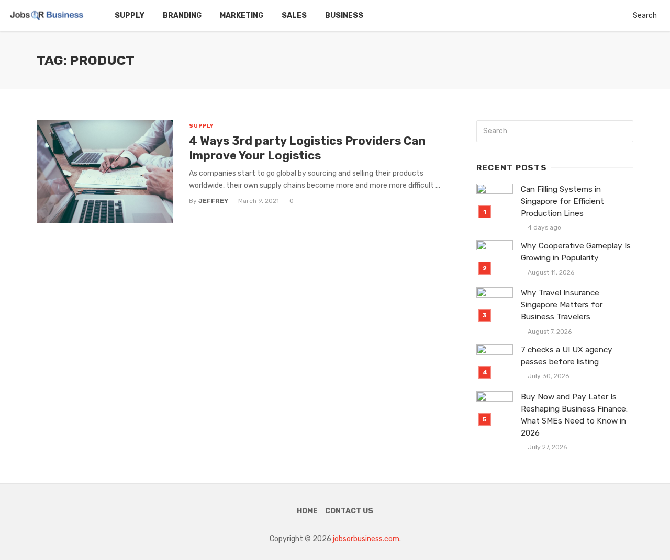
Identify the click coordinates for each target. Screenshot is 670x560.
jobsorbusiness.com (366, 538)
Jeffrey (213, 200)
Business (344, 15)
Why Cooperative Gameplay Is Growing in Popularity (576, 251)
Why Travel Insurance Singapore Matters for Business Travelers (561, 305)
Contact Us (349, 511)
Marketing (241, 15)
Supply (129, 15)
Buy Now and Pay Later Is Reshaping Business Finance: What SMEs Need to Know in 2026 (574, 415)
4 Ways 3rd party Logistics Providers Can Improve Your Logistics (307, 148)
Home (307, 511)
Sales (294, 15)
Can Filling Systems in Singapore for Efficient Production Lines (562, 201)
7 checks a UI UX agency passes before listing (566, 356)
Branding (182, 15)
